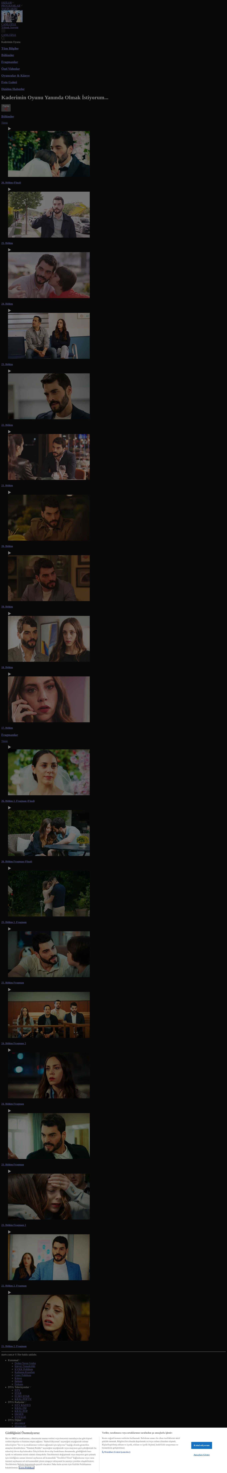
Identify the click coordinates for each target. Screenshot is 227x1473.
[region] (113, 1450)
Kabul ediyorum (202, 1445)
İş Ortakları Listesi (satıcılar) (116, 1452)
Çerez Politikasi (26, 1467)
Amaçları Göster (202, 1455)
